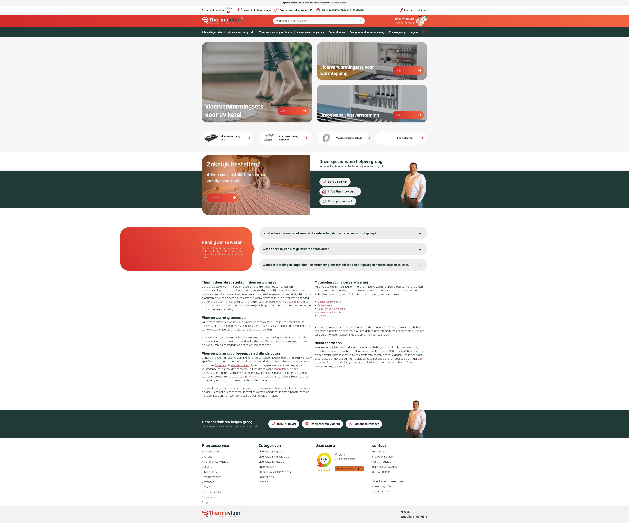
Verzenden (208, 482)
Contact (408, 10)
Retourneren (209, 497)
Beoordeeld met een (217, 10)
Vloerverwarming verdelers (275, 32)
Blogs (205, 502)
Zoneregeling (397, 32)
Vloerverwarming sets (241, 32)
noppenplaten (280, 369)
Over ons (207, 457)
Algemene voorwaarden (215, 462)
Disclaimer (207, 467)
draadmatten (256, 376)
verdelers (244, 305)
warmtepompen (240, 365)
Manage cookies (339, 3)
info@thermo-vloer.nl (342, 191)
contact (344, 335)
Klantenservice (210, 451)
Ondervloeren (337, 32)
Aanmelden (215, 197)
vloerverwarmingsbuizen (220, 305)
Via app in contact (340, 201)
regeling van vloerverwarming (285, 302)
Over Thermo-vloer (212, 492)
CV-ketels (220, 365)
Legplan (414, 32)
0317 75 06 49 (404, 19)
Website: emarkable (414, 517)
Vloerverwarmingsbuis (310, 32)
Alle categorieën (212, 32)
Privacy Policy (209, 472)
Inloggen (422, 10)
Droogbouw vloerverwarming (367, 32)
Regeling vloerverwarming (331, 309)
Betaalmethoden (211, 477)
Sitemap (206, 487)
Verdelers (323, 315)
